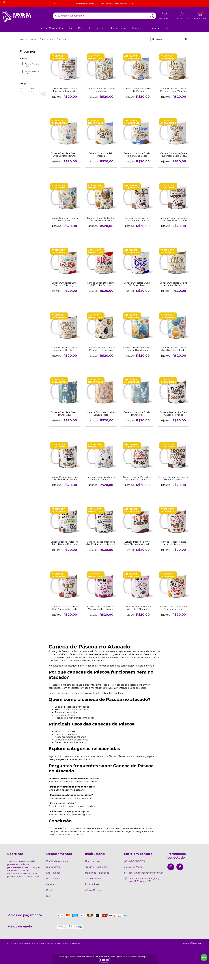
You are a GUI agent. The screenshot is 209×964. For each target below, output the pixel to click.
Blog (167, 28)
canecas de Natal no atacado (79, 756)
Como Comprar (93, 878)
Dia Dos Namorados (51, 28)
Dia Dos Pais (75, 28)
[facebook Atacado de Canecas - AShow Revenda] (9, 2)
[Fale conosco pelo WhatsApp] (204, 957)
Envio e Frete (92, 884)
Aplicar (43, 94)
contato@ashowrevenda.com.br (146, 872)
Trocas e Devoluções (96, 867)
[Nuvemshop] (192, 943)
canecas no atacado (79, 759)
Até (32, 88)
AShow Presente (94, 890)
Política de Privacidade (97, 872)
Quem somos (92, 861)
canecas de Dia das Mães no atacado (115, 756)
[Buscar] (151, 15)
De (21, 88)
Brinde (153, 28)
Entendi (104, 960)
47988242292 (136, 867)
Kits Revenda (96, 28)
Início (22, 39)
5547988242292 (137, 861)
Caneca (137, 28)
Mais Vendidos (118, 28)
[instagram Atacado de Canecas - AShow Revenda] (4, 2)
